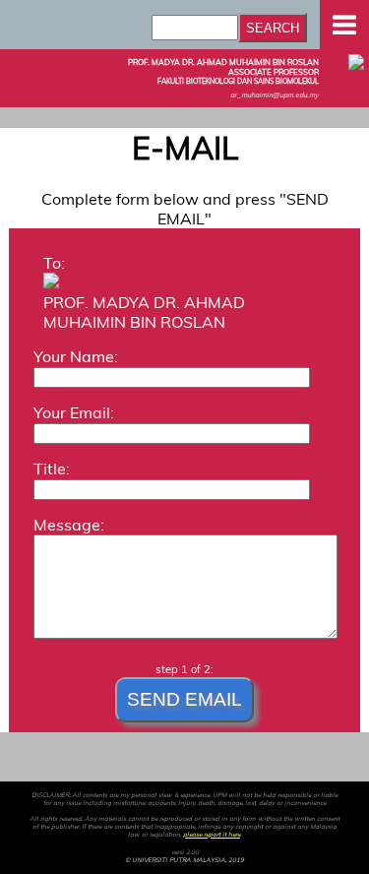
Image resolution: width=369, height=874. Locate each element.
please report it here (211, 835)
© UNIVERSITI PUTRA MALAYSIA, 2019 (184, 860)
